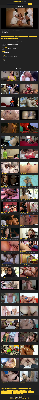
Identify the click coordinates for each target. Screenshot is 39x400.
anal (12, 36)
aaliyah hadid (3, 393)
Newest (15, 396)
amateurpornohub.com (13, 398)
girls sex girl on (9, 393)
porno (8, 38)
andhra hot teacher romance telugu (17, 390)
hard (35, 36)
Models (24, 396)
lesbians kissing (4, 388)
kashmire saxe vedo (11, 388)
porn (5, 38)
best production (17, 36)
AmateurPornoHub (19, 1)
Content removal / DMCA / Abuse (23, 398)
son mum (17, 388)
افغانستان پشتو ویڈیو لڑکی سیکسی (25, 388)
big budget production (24, 36)
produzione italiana (4, 36)
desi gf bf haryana (28, 390)
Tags (21, 396)
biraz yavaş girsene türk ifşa (6, 390)
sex (29, 36)
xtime (2, 38)
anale (10, 36)
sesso (33, 36)
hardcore (15, 38)
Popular (18, 396)
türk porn (21, 393)
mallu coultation (15, 393)
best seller (11, 38)
